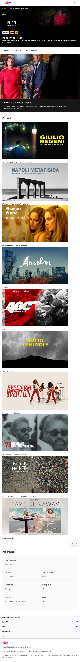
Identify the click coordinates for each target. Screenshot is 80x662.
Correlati (18, 50)
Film (11, 9)
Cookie (13, 651)
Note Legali (6, 651)
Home (4, 9)
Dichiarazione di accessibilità (42, 651)
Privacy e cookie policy (24, 651)
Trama (6, 50)
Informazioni (31, 50)
